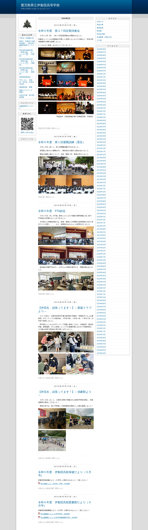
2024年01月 (101, 145)
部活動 (48, 128)
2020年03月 (101, 282)
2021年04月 (101, 241)
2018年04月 (101, 353)
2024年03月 (101, 139)
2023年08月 (101, 161)
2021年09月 (101, 229)
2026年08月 (101, 49)
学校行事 (41, 128)
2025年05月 (101, 96)
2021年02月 (101, 248)
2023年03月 (101, 176)
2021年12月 (101, 220)
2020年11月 (101, 257)
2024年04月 (101, 136)
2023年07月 (101, 164)
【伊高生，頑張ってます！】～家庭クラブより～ (65, 309)
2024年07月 (101, 127)
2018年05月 (101, 350)
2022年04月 (101, 207)
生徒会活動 (50, 378)
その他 (99, 40)
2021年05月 (101, 238)
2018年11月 (101, 331)
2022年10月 (101, 192)
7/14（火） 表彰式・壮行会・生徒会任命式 (26, 82)
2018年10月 (101, 334)
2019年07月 (101, 307)
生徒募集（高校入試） (105, 37)
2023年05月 (101, 170)
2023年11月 (101, 151)
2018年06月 (101, 347)
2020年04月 (101, 279)
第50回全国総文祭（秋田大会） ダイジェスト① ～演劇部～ (26, 62)
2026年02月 (101, 68)
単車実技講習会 (25, 77)
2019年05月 (101, 313)
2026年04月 (101, 61)
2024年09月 (101, 120)
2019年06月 (101, 310)
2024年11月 (101, 114)
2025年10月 (101, 80)
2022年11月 (101, 189)
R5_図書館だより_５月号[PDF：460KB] (55, 514)
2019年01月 (101, 325)
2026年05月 (101, 58)
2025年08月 (101, 86)
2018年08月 (101, 341)
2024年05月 (101, 133)
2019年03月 (101, 319)
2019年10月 (101, 297)
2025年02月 (101, 105)
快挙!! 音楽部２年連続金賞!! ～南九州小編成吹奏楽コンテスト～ (27, 44)
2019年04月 (101, 316)
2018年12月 (101, 328)
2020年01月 (101, 288)
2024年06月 (101, 130)
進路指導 (100, 28)
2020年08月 (101, 266)
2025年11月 (101, 77)
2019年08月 (101, 303)
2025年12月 (101, 74)
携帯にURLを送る (27, 132)
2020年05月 (101, 276)
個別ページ (56, 128)
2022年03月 (101, 210)
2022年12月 (101, 186)
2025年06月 (101, 92)
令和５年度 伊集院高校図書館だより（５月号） (64, 504)
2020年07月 (101, 269)
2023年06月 (101, 167)
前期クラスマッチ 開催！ (26, 91)
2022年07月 (101, 198)
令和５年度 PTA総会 (51, 211)
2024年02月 (101, 142)
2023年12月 (101, 148)
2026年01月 (101, 71)
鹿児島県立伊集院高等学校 (40, 5)
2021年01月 (101, 251)
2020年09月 (101, 263)
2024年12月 (101, 111)
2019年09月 (101, 300)
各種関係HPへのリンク (26, 107)
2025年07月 (101, 89)
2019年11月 (101, 294)
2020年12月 (101, 254)
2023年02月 (101, 179)
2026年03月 (101, 65)
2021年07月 (101, 232)
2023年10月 (101, 155)
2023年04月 (101, 173)
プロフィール (27, 139)
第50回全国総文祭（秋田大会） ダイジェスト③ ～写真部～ (26, 53)
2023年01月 (101, 182)
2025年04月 (101, 99)
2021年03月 (101, 244)
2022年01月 (101, 217)
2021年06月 (101, 235)
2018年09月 (101, 338)
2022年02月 (101, 213)
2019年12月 (101, 291)
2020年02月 (101, 285)
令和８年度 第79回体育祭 (26, 96)
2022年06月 (101, 201)
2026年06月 (101, 55)
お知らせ (41, 378)
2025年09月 (101, 83)
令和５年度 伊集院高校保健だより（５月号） (64, 473)
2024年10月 (101, 117)
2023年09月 (101, 158)
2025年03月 (101, 102)
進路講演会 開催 (25, 87)
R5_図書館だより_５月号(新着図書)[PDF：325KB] (59, 517)
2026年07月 (101, 52)
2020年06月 (101, 272)
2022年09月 (101, 195)
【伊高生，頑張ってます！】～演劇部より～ (65, 393)
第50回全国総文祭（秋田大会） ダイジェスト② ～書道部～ (26, 71)
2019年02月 (101, 322)
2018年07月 (101, 344)
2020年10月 (101, 260)
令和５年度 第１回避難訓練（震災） (61, 142)
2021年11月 (101, 223)
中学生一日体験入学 (26, 38)
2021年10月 (101, 226)
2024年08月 (101, 123)
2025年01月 (101, 108)
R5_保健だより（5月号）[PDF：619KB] (55, 484)
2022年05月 (101, 204)
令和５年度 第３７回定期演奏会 (59, 30)
